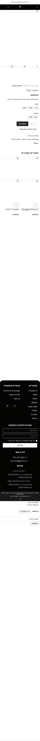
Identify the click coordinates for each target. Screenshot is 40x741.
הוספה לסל (22, 124)
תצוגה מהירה (29, 205)
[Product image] (29, 191)
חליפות (26, 86)
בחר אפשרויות (24, 511)
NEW (35, 395)
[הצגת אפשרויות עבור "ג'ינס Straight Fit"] (35, 205)
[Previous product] (7, 86)
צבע (36, 104)
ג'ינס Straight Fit (29, 209)
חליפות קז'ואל (17, 86)
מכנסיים (34, 414)
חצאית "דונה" (12, 209)
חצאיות (34, 410)
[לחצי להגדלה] (34, 60)
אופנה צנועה (32, 407)
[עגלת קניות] (2, 7)
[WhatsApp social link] (29, 143)
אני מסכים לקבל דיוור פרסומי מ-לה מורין (21, 441)
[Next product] (3, 86)
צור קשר (17, 399)
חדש (29, 139)
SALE (35, 399)
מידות (36, 113)
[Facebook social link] (32, 143)
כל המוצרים (33, 391)
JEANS (34, 403)
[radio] (36, 108)
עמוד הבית (34, 86)
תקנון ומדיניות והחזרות (11, 391)
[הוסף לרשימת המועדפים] (15, 511)
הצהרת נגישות (14, 395)
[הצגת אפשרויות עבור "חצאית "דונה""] (16, 205)
